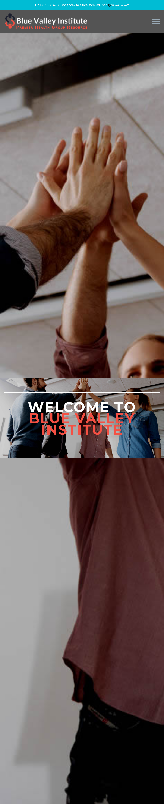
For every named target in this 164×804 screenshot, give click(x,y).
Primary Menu (156, 22)
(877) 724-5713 (52, 5)
